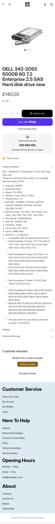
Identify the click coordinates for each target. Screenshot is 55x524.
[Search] (9, 4)
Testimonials (8, 508)
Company (7, 493)
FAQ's (5, 443)
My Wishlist (7, 406)
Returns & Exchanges (12, 433)
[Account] (45, 4)
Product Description (10, 167)
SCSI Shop (22, 518)
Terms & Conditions (11, 448)
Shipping (6, 329)
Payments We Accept (11, 336)
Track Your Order (10, 396)
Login (5, 411)
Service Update (9, 453)
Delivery (6, 428)
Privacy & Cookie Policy (13, 438)
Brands (5, 503)
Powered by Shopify (35, 518)
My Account (8, 401)
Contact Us (7, 498)
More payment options (27, 129)
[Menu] (3, 4)
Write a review (27, 364)
